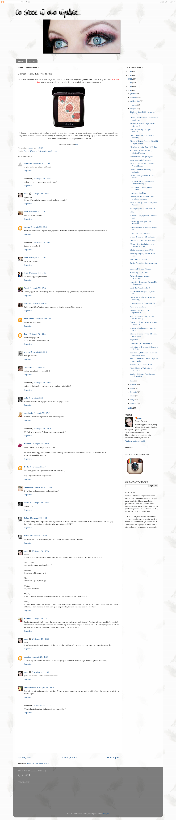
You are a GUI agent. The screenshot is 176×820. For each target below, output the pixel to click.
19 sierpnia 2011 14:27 (43, 318)
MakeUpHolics (30, 687)
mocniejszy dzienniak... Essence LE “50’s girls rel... (143, 283)
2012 (130, 86)
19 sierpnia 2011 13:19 (37, 257)
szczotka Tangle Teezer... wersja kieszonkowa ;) (142, 317)
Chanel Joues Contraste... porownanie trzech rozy (144, 118)
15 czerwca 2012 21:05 (42, 705)
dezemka (27, 303)
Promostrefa (29, 318)
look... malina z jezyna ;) (139, 259)
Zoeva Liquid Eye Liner (139, 272)
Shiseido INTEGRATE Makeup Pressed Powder (142, 164)
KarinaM (27, 618)
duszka (27, 227)
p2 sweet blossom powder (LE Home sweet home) (143, 335)
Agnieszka (28, 163)
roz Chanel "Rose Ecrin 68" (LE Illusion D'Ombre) (142, 151)
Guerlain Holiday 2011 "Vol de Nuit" (143, 240)
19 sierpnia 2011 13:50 (37, 273)
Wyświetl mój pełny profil (135, 441)
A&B (26, 272)
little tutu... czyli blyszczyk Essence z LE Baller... (144, 348)
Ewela (26, 466)
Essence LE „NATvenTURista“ (141, 364)
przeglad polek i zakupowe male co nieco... (143, 329)
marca (132, 396)
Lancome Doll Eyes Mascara (140, 269)
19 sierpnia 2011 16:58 (40, 443)
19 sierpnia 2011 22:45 (40, 502)
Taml (26, 257)
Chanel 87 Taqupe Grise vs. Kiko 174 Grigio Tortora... (144, 142)
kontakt (21, 61)
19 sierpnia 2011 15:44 (42, 382)
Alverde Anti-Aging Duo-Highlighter (143, 147)
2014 (130, 79)
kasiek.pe (27, 502)
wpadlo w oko (53, 151)
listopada (133, 97)
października (135, 101)
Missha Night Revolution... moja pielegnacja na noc (142, 245)
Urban (26, 518)
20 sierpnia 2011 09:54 (38, 518)
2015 (130, 75)
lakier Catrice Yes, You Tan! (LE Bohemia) (142, 136)
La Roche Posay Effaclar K (140, 288)
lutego (132, 399)
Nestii (26, 288)
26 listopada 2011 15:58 (45, 687)
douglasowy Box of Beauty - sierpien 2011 (143, 228)
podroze (32, 61)
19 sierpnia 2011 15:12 (38, 352)
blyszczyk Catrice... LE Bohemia (142, 237)
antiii (26, 211)
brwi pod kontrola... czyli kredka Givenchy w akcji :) (142, 182)
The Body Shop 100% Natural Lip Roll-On (142, 113)
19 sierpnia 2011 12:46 (42, 178)
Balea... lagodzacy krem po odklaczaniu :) (140, 277)
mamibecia (28, 413)
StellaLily (28, 367)
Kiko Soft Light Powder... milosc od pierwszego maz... (143, 354)
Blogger (106, 813)
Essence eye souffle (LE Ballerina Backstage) (142, 298)
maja (132, 388)
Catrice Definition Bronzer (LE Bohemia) (141, 170)
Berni (26, 334)
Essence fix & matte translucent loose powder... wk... (144, 323)
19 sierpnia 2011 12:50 (37, 211)
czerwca (133, 384)
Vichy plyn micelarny (138, 307)
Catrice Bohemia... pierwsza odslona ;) (143, 264)
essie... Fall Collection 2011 (140, 233)
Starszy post (113, 757)
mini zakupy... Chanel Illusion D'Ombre (141, 188)
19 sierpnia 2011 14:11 (40, 303)
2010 (130, 408)
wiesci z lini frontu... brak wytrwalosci (139, 311)
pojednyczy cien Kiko (138, 193)
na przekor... (134, 339)
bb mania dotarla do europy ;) (141, 343)
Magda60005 (29, 487)
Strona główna (69, 757)
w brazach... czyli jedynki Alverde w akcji (143, 216)
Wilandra (28, 443)
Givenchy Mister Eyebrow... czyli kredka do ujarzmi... (142, 197)
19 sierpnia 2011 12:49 (40, 193)
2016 (130, 71)
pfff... (132, 212)
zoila (26, 397)
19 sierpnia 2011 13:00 (42, 242)
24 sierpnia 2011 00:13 (40, 618)
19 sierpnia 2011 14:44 (37, 334)
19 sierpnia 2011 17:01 (38, 467)
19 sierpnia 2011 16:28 (42, 428)
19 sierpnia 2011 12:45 (41, 163)
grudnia (133, 93)
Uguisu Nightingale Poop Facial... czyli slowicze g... (142, 375)
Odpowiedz (28, 170)
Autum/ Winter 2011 (31, 151)
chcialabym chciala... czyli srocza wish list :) (142, 124)
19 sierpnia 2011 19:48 (43, 487)
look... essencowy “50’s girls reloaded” (140, 130)
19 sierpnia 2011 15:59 (41, 413)
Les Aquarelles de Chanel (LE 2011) (143, 303)
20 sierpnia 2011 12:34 (40, 551)
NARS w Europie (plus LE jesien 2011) (142, 292)
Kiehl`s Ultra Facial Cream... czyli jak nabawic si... (144, 359)
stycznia (133, 403)
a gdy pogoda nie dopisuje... (140, 160)
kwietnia (133, 392)
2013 (130, 82)
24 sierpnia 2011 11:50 (40, 639)
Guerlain (43, 151)
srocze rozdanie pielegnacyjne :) (141, 156)
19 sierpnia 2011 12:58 (38, 227)
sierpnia (133, 108)
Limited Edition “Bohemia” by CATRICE (141, 369)
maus (26, 193)
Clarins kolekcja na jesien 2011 (141, 250)
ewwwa (27, 351)
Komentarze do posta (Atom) (38, 763)
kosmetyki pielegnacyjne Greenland (143, 208)
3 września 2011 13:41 (40, 672)
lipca (132, 381)
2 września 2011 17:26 (40, 657)
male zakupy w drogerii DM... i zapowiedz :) (141, 222)
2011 (130, 90)
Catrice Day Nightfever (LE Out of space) (143, 176)
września (133, 105)
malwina (27, 656)
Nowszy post (24, 757)
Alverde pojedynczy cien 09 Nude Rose (142, 254)
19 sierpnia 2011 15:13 (40, 367)
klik (76, 144)
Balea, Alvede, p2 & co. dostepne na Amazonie (143, 203)
